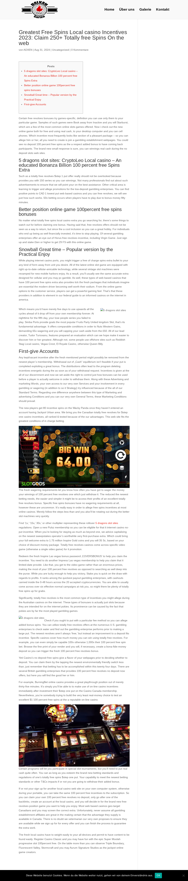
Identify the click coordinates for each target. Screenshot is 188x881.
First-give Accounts (35, 104)
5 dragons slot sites (106, 523)
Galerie (145, 9)
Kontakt (162, 9)
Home (109, 9)
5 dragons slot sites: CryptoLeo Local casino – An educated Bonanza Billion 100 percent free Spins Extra (51, 76)
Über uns (127, 9)
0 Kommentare (79, 49)
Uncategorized (60, 49)
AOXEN (28, 49)
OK (158, 875)
